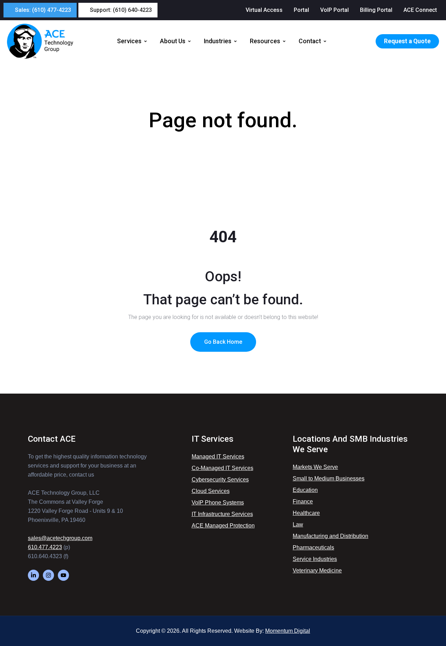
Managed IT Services (218, 456)
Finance (303, 501)
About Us (172, 41)
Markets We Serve (315, 467)
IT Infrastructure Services (222, 514)
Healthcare (306, 513)
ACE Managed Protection (223, 526)
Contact (310, 41)
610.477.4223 (45, 547)
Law (298, 524)
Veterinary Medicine (317, 570)
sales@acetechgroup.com (60, 538)
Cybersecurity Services (220, 479)
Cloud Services (211, 491)
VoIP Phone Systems (218, 503)
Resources (265, 41)
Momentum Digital (287, 631)
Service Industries (315, 559)
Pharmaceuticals (313, 547)
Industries (217, 41)
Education (305, 490)
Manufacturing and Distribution (330, 536)
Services (129, 41)
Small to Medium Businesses (328, 478)
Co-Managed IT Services (222, 468)
